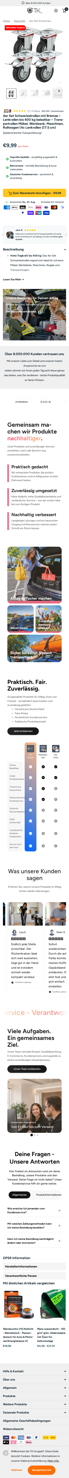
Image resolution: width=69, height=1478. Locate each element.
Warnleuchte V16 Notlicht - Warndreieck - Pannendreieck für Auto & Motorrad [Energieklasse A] (18, 1335)
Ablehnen (16, 1470)
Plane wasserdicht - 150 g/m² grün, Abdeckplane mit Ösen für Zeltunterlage (51, 1335)
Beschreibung (13, 249)
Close (13, 10)
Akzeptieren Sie (41, 1470)
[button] (59, 91)
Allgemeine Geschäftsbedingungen (27, 1420)
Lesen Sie (12, 279)
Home (6, 21)
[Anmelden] (56, 10)
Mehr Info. (53, 1460)
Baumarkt (19, 21)
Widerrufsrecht (13, 1429)
